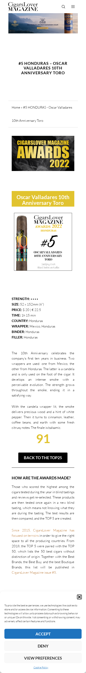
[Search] (63, 6)
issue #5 (50, 572)
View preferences (43, 658)
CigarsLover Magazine (28, 572)
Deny (43, 646)
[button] (79, 597)
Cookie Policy (41, 667)
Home (16, 107)
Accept (43, 633)
